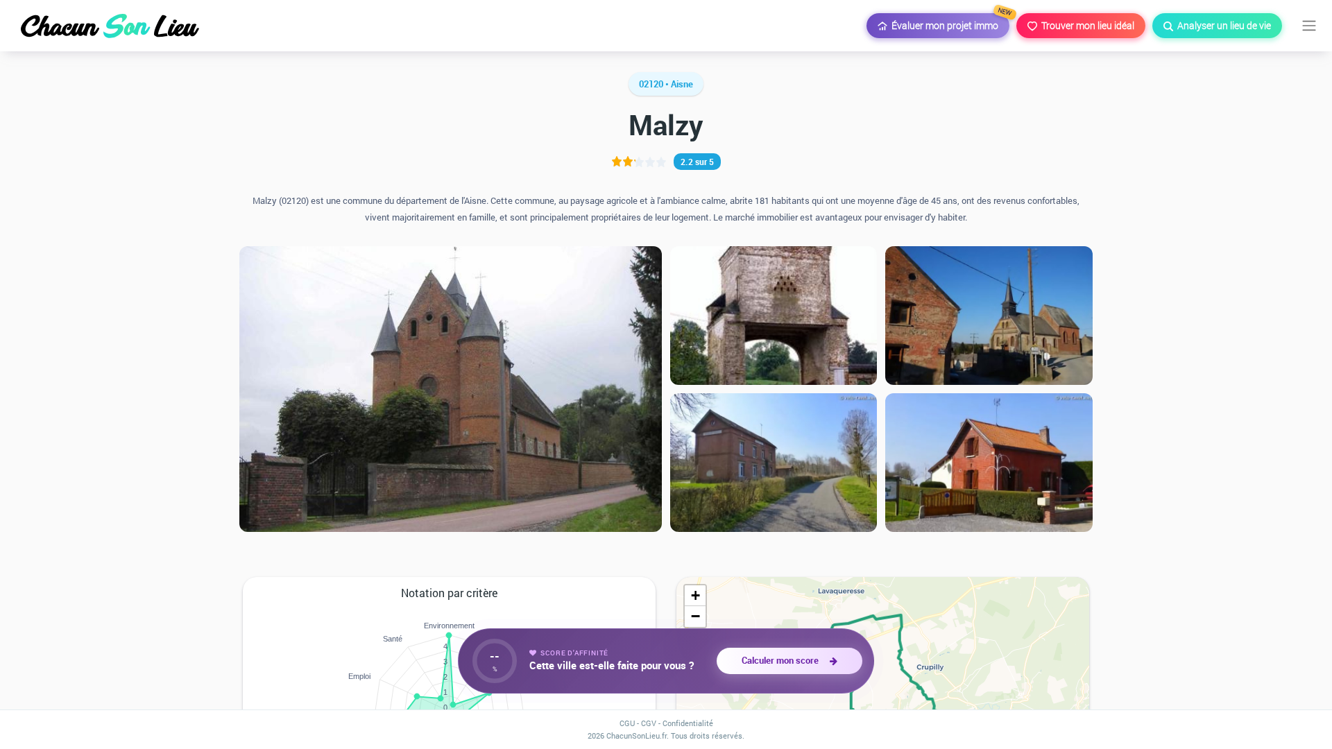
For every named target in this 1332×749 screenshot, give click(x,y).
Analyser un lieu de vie (1222, 25)
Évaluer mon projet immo (948, 22)
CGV (648, 723)
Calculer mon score (782, 660)
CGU (627, 723)
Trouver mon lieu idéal (1085, 25)
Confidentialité (688, 723)
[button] (695, 595)
